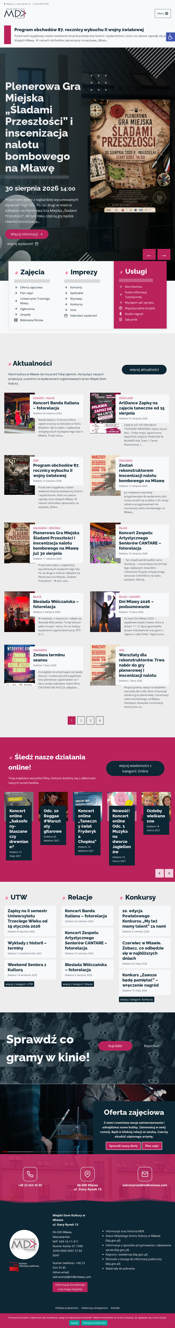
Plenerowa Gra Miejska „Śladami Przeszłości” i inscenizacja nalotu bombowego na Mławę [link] (43, 127)
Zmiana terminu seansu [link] (49, 657)
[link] (170, 36)
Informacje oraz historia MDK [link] (125, 1231)
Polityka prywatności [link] (67, 1308)
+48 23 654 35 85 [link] (30, 1185)
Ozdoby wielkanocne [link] (121, 816)
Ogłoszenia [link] (125, 460)
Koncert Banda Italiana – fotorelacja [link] (56, 405)
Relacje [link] (50, 397)
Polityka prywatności (94, 1323)
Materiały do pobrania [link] (120, 1268)
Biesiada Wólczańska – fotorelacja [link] (56, 604)
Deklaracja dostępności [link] (95, 1308)
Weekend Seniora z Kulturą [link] (27, 967)
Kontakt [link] (115, 1308)
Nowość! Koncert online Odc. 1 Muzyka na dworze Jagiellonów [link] (87, 831)
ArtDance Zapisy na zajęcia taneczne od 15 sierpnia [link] (141, 408)
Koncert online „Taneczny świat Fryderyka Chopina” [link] (53, 826)
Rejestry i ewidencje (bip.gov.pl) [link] (127, 1254)
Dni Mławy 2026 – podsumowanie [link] (136, 604)
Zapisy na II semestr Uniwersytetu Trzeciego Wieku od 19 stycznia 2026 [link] (28, 918)
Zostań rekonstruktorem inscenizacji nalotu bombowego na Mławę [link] (141, 473)
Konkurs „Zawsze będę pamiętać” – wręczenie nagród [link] (140, 980)
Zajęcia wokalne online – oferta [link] (155, 818)
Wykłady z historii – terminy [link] (27, 945)
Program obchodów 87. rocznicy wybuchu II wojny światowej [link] (79, 29)
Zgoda (74, 1323)
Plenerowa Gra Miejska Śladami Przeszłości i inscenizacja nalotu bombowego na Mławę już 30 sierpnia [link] (56, 543)
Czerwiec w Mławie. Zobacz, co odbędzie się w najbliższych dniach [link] (143, 950)
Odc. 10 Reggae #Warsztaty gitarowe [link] (18, 821)
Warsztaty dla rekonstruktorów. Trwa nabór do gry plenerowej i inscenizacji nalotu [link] (141, 665)
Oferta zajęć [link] (126, 397)
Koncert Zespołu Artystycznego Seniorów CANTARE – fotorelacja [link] (140, 540)
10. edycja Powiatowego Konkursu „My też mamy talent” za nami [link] (144, 918)
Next (169, 873)
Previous (159, 873)
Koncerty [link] (38, 397)
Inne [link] (35, 460)
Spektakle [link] (54, 527)
